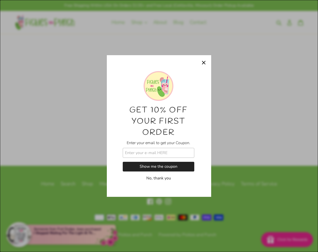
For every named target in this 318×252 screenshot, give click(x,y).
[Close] (203, 62)
